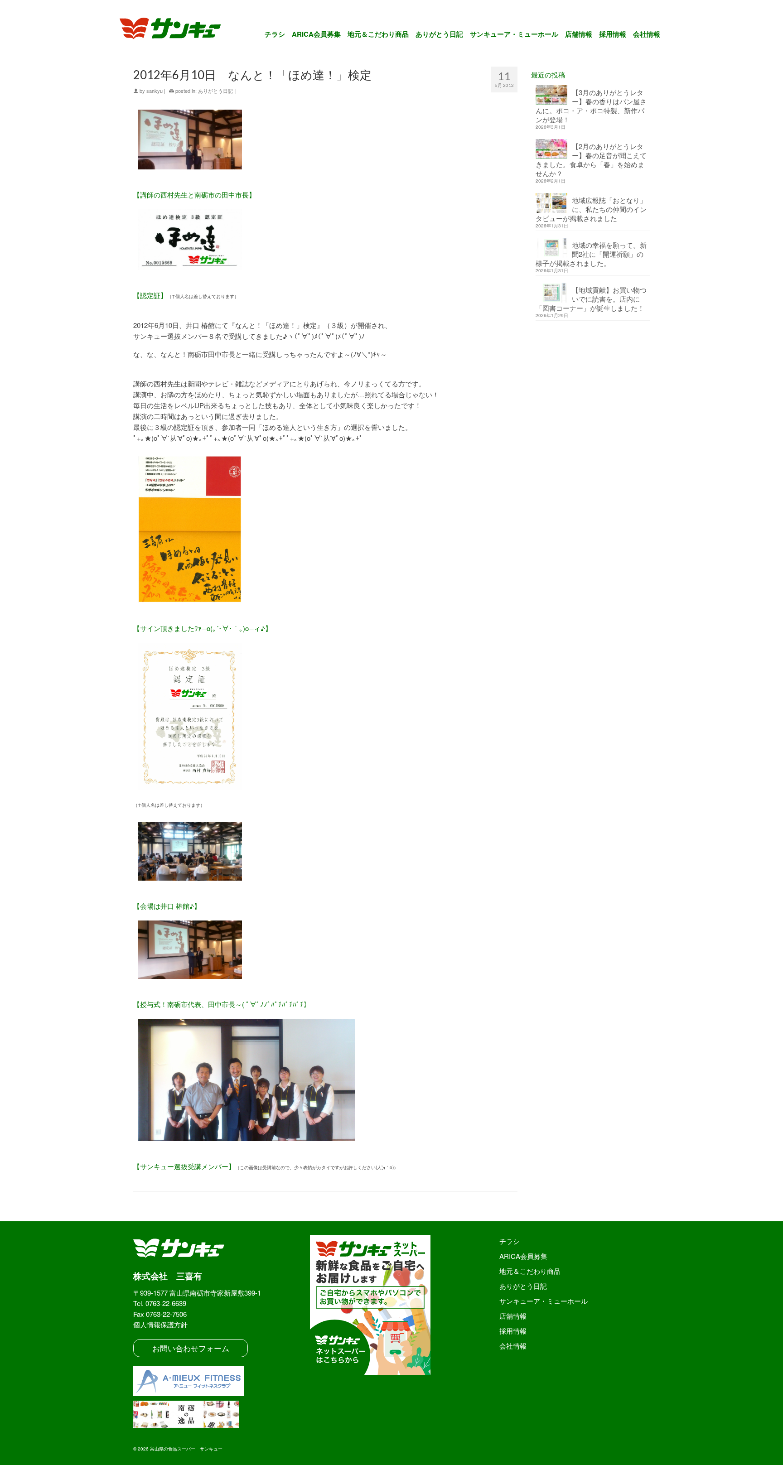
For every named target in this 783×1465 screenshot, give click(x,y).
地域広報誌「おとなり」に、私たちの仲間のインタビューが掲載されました (591, 209)
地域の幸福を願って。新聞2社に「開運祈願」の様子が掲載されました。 (591, 254)
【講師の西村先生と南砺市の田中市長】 (194, 194)
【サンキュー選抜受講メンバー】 (184, 1166)
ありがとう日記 (215, 90)
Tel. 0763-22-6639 (159, 1303)
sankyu (154, 90)
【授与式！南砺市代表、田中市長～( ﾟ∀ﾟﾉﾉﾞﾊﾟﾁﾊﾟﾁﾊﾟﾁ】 (221, 1004)
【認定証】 (150, 295)
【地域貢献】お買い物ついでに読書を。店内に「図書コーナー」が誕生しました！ (591, 299)
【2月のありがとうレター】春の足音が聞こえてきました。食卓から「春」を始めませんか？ (591, 159)
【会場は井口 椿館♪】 (167, 906)
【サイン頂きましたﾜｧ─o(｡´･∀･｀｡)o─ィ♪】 (202, 627)
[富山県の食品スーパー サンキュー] (176, 30)
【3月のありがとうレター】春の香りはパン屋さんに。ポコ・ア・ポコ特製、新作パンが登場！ (591, 105)
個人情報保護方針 (160, 1324)
